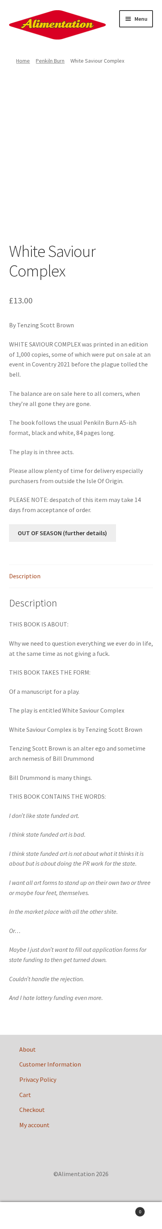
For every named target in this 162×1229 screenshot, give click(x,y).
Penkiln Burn (50, 60)
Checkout (32, 1109)
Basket (125, 1209)
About (27, 1049)
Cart (25, 1095)
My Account (27, 1215)
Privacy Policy (37, 1079)
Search (81, 1215)
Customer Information (50, 1064)
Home (23, 60)
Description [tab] (24, 576)
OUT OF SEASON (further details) (62, 533)
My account (34, 1125)
